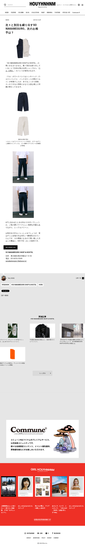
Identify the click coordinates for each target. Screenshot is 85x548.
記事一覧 (78, 278)
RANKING (49, 12)
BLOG (27, 12)
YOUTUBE (57, 12)
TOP (2, 295)
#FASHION (5, 285)
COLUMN (21, 12)
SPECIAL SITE (66, 12)
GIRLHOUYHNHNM (42, 520)
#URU (41, 285)
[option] (8, 495)
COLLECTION (35, 12)
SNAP (43, 12)
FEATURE (13, 12)
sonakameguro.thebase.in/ (16, 261)
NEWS (7, 12)
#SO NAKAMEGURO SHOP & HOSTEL (23, 285)
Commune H (76, 12)
